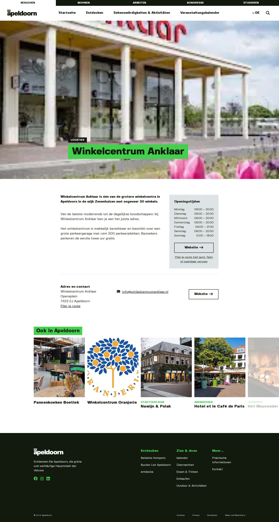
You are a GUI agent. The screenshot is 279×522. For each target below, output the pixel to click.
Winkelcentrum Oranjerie (112, 402)
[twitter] (48, 479)
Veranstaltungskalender (199, 12)
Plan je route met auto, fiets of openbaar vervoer (194, 259)
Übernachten (185, 465)
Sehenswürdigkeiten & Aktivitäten (142, 12)
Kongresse (195, 3)
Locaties (77, 140)
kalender (182, 458)
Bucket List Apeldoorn (156, 465)
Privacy (195, 515)
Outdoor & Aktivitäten (191, 485)
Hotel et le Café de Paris (219, 406)
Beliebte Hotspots (153, 458)
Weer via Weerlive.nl (235, 515)
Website (192, 247)
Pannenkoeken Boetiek (56, 402)
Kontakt (217, 469)
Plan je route (70, 306)
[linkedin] (42, 479)
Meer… (218, 450)
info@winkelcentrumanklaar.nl (145, 291)
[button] (33, 364)
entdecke (147, 471)
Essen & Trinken (187, 471)
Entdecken (94, 12)
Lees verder (59, 371)
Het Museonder (263, 406)
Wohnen (84, 3)
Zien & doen (186, 450)
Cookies (181, 515)
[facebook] (36, 479)
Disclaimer (212, 515)
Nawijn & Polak (156, 406)
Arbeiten (139, 3)
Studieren (251, 3)
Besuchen (28, 3)
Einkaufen (183, 478)
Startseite (67, 12)
